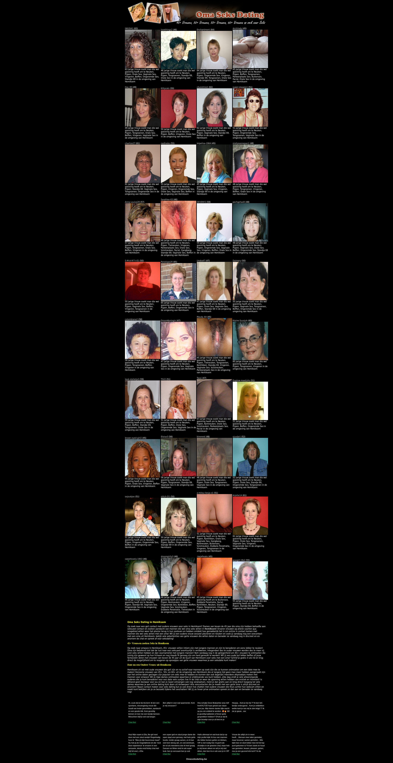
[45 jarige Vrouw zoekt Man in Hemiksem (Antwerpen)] (250, 67)
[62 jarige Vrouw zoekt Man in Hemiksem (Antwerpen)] (214, 126)
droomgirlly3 (167, 556)
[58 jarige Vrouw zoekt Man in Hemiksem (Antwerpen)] (142, 358)
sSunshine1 (202, 87)
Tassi (199, 378)
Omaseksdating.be (196, 759)
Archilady (237, 28)
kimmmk (201, 436)
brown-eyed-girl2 (133, 438)
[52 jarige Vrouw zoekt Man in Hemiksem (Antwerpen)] (250, 475)
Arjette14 (237, 495)
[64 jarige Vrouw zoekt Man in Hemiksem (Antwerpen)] (214, 68)
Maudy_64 (202, 317)
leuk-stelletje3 (132, 379)
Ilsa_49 (128, 87)
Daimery (237, 260)
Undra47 (201, 260)
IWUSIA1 (129, 28)
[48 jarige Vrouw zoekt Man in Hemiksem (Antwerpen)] (250, 182)
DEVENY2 (201, 202)
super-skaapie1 (240, 87)
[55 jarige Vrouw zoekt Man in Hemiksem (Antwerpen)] (178, 182)
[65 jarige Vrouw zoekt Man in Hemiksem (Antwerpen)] (178, 300)
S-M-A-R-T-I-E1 (132, 260)
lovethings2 (166, 29)
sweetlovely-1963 (133, 559)
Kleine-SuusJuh (240, 320)
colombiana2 (131, 319)
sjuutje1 (237, 436)
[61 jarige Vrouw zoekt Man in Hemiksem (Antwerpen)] (142, 182)
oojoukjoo (130, 496)
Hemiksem (210, 629)
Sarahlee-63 (167, 199)
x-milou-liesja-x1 (205, 493)
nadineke (165, 143)
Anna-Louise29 (132, 202)
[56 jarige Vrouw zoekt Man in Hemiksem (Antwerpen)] (178, 475)
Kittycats (165, 88)
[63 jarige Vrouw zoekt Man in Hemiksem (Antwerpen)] (142, 67)
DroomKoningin (168, 320)
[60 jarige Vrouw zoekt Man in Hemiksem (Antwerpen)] (250, 359)
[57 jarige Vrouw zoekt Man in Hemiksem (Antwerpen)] (142, 241)
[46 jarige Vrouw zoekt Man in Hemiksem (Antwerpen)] (178, 68)
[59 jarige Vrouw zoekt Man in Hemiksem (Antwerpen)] (214, 241)
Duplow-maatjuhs (241, 380)
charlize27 (130, 143)
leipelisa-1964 (204, 143)
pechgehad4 (239, 202)
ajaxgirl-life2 (239, 560)
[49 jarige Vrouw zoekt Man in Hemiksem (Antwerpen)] (142, 126)
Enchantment (203, 29)
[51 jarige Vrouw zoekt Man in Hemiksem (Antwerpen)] (250, 126)
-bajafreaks (202, 556)
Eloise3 (164, 436)
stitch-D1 (165, 496)
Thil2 (163, 379)
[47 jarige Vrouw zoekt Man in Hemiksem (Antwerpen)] (214, 299)
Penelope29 (167, 262)
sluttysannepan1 (241, 143)
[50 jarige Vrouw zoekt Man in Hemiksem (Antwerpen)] (178, 127)
